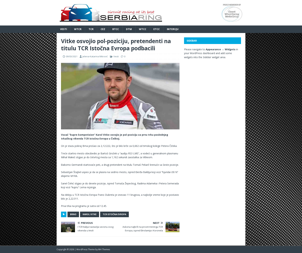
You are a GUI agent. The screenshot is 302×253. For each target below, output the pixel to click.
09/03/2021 (71, 56)
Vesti (63, 29)
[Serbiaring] (151, 23)
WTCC (142, 29)
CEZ (103, 29)
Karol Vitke (89, 214)
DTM (129, 29)
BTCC (115, 29)
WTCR (77, 29)
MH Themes (104, 249)
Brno (73, 214)
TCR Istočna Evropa (114, 214)
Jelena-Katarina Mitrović (95, 56)
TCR (91, 29)
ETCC (156, 29)
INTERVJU (172, 29)
